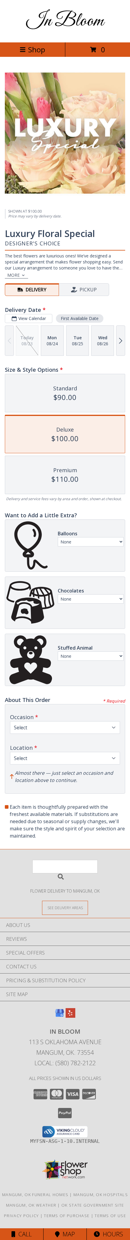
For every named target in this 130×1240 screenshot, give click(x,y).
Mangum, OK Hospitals (100, 1194)
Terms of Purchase (66, 1215)
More (13, 275)
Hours (111, 1234)
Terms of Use (110, 1215)
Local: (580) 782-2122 (65, 1063)
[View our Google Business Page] (59, 1015)
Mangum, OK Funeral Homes (35, 1194)
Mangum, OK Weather (31, 1205)
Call (23, 1234)
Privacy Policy (21, 1215)
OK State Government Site (92, 1205)
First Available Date (80, 318)
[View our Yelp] (70, 1015)
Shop (36, 49)
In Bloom (65, 21)
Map (67, 1234)
